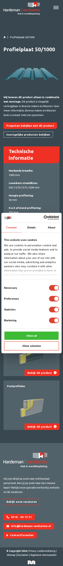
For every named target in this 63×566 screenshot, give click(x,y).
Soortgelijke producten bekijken (28, 134)
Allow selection (31, 345)
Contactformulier (22, 535)
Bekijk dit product (39, 372)
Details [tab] (31, 227)
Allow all (31, 335)
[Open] (56, 7)
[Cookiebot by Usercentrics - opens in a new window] (44, 217)
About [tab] (51, 227)
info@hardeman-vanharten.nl (31, 526)
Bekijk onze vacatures (21, 501)
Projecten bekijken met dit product (30, 125)
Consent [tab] (11, 227)
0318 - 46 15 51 (21, 516)
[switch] (54, 298)
